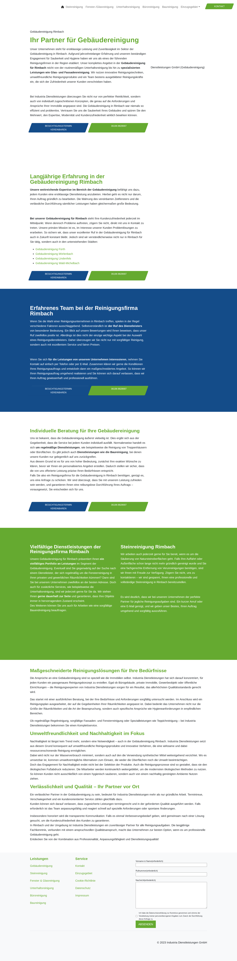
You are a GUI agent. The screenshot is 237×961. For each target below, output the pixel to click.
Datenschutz (83, 888)
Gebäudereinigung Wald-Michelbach (57, 263)
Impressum (82, 895)
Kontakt (80, 865)
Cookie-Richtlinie (85, 880)
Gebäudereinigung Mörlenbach (54, 253)
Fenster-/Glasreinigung (99, 6)
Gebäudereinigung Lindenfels (53, 258)
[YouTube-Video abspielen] (179, 81)
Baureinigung (170, 6)
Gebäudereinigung (62, 7)
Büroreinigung (151, 6)
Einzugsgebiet (189, 6)
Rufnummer (147, 871)
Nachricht (146, 880)
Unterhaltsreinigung (128, 6)
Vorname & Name (149, 861)
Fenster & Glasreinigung (45, 880)
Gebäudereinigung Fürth (50, 249)
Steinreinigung (74, 6)
